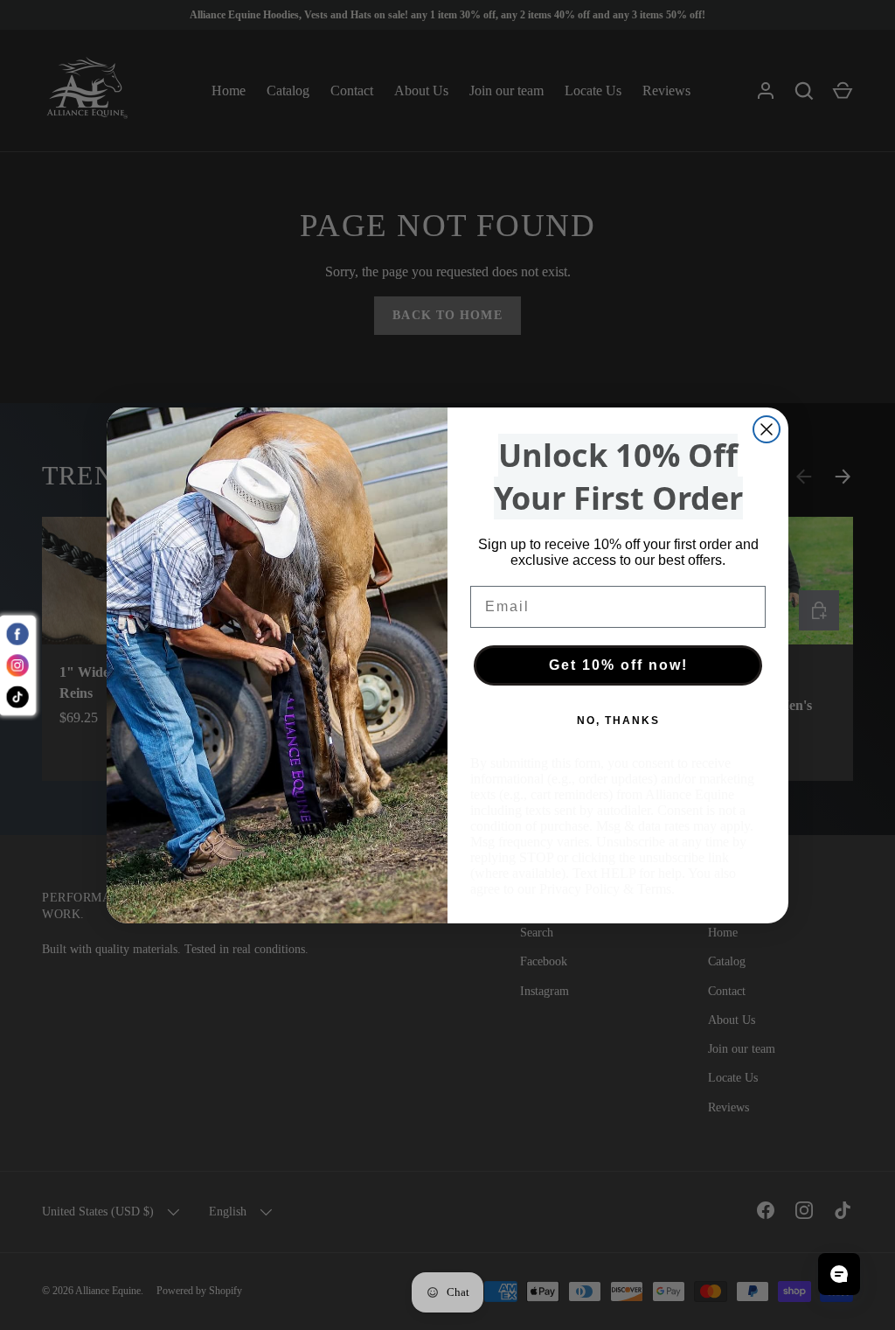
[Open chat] (839, 1274)
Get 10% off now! (618, 665)
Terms (654, 888)
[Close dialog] (766, 429)
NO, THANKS (618, 720)
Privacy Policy (579, 888)
